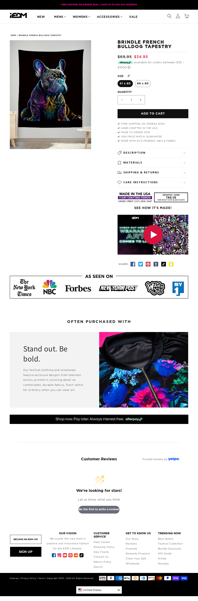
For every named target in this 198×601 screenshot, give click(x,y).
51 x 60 (125, 83)
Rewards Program (138, 553)
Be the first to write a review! (99, 509)
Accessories (108, 16)
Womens (80, 16)
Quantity (125, 92)
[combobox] (99, 590)
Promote (131, 548)
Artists (162, 558)
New (41, 16)
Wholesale (132, 563)
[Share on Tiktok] (164, 263)
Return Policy (103, 561)
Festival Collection (170, 543)
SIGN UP (25, 552)
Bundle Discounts (169, 548)
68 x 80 (143, 83)
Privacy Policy (28, 578)
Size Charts (101, 551)
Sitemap (14, 578)
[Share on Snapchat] (171, 263)
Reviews (131, 543)
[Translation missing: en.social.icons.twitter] (141, 263)
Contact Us (101, 556)
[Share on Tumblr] (156, 263)
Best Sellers (165, 538)
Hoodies (163, 563)
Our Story (132, 538)
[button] (169, 15)
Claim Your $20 (136, 558)
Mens (58, 16)
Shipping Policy (104, 546)
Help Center (102, 542)
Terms (41, 578)
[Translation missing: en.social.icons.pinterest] (149, 263)
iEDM (13, 35)
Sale (133, 16)
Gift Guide (165, 553)
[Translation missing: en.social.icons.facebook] (133, 263)
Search (98, 566)
